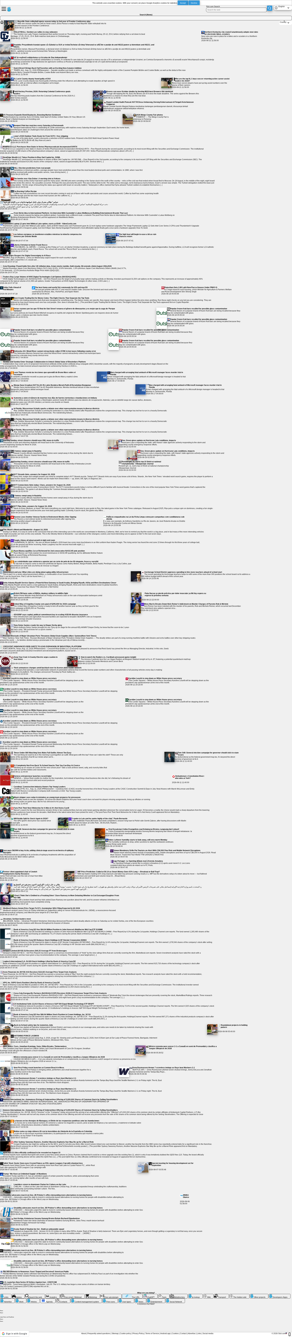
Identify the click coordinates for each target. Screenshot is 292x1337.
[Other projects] (259, 1295)
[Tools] (163, 1295)
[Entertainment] (156, 1300)
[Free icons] (110, 1300)
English (281, 6)
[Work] (20, 1300)
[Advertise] (7, 1300)
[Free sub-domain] (111, 1295)
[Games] (18, 1295)
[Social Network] (175, 1300)
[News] (140, 1300)
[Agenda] (48, 1300)
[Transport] (221, 1295)
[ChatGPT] (150, 1295)
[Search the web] (35, 1295)
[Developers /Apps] (279, 1295)
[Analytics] (52, 1295)
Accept (183, 3)
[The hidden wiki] (239, 1295)
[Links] (5, 1295)
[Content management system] (86, 1300)
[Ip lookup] (195, 1295)
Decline (194, 3)
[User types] (126, 1300)
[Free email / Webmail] (72, 1295)
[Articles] (33, 1300)
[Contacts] (63, 1300)
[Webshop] (92, 1295)
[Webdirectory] (179, 1295)
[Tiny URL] (132, 1295)
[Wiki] (208, 1295)
